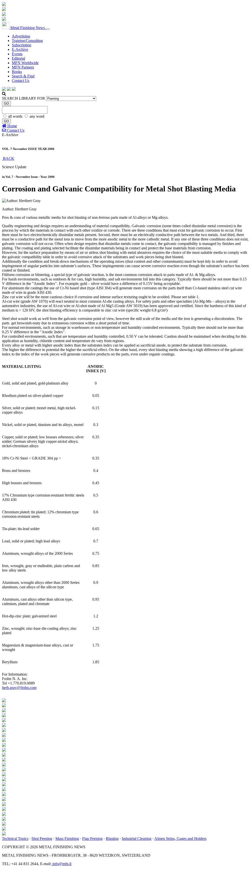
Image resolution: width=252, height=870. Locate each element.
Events (17, 54)
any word (37, 116)
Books (17, 72)
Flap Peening (92, 838)
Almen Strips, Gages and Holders (180, 838)
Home (11, 126)
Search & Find (23, 76)
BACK (8, 158)
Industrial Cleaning (136, 838)
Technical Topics (15, 838)
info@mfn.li (61, 864)
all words (15, 116)
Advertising (21, 36)
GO (6, 103)
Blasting (112, 838)
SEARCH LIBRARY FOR (23, 98)
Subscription (21, 45)
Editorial (18, 58)
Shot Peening (42, 838)
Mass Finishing (67, 838)
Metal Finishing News (27, 28)
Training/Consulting (27, 40)
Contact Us (20, 80)
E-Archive (20, 49)
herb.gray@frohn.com (19, 687)
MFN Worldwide (25, 63)
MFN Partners (23, 67)
